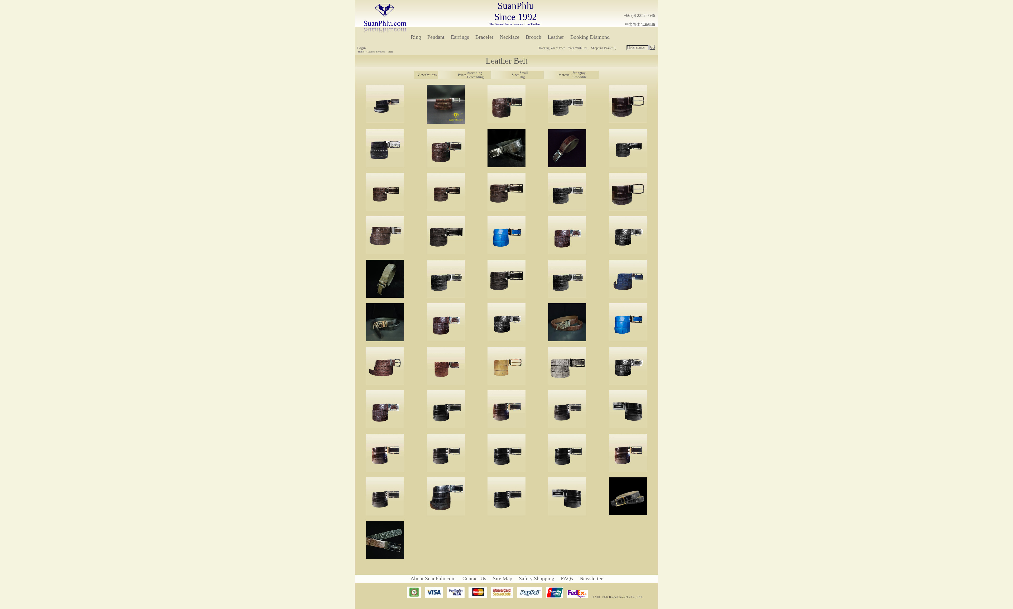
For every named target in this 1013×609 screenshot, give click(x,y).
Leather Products (376, 51)
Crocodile (579, 77)
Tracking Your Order (551, 48)
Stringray (579, 73)
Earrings (460, 37)
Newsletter (591, 578)
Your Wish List (577, 48)
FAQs (567, 578)
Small (524, 73)
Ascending (474, 73)
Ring (416, 37)
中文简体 (632, 24)
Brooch (533, 37)
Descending (475, 77)
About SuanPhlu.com (433, 578)
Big (522, 77)
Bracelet (484, 37)
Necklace (509, 37)
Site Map (502, 578)
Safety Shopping (536, 578)
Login (361, 48)
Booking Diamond (590, 37)
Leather (556, 37)
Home (361, 51)
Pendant (436, 37)
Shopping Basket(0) (603, 48)
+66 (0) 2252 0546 (639, 15)
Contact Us (474, 578)
